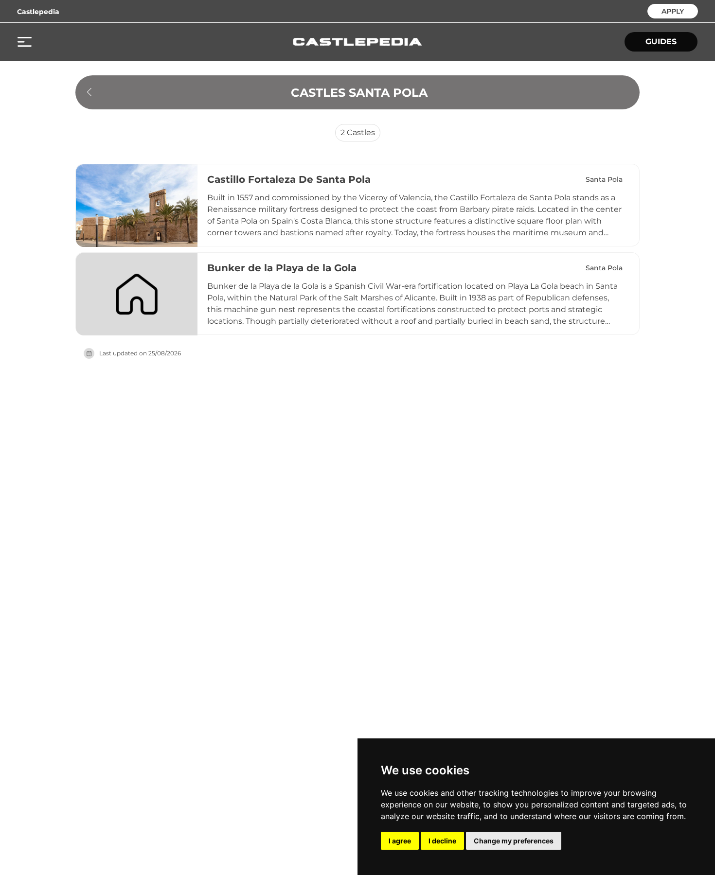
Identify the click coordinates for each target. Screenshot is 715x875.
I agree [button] (400, 841)
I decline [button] (442, 841)
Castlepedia (38, 11)
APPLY (672, 10)
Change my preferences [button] (514, 841)
